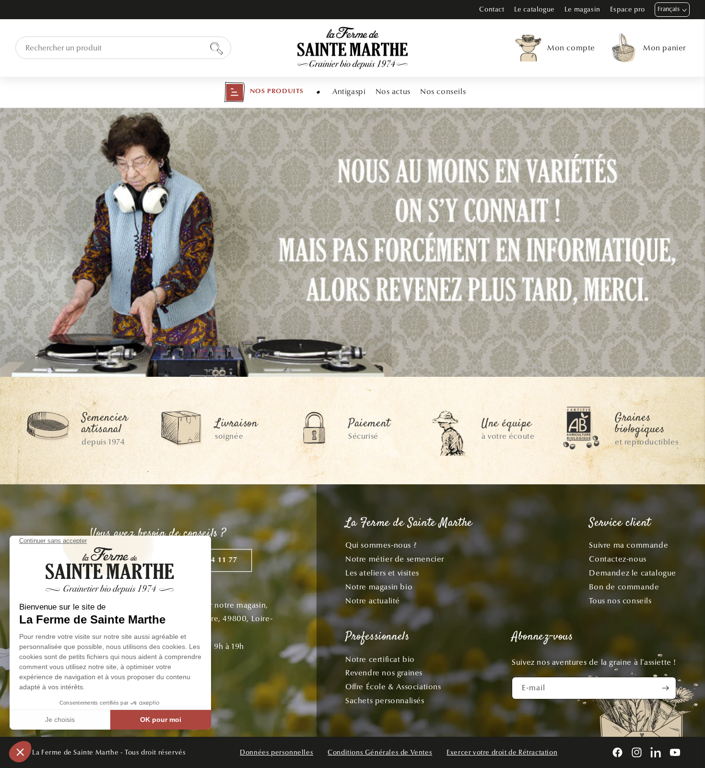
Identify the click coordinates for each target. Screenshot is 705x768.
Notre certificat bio (380, 659)
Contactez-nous (617, 559)
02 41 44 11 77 (211, 560)
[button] (264, 92)
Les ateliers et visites (382, 572)
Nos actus (393, 91)
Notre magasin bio (378, 586)
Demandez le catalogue (632, 572)
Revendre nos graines (384, 672)
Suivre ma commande (628, 545)
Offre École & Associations (393, 686)
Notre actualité (372, 600)
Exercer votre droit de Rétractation (501, 752)
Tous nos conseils (620, 600)
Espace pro (627, 9)
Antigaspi (348, 91)
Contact (491, 9)
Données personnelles (276, 752)
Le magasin (582, 9)
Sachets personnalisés (384, 700)
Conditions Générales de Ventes (380, 752)
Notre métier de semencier (394, 559)
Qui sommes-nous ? (380, 545)
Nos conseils (443, 91)
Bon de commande (624, 586)
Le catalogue (534, 9)
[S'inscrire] (665, 688)
